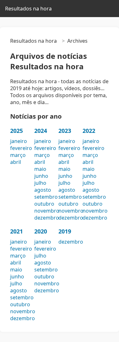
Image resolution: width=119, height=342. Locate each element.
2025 (16, 130)
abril (15, 162)
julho (40, 182)
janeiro (18, 141)
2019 (64, 231)
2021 (16, 231)
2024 (40, 130)
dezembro (46, 217)
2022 (89, 130)
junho (41, 175)
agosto (42, 189)
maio (40, 168)
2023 (64, 130)
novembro (46, 210)
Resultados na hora (28, 8)
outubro (44, 203)
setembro (46, 196)
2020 (40, 231)
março (18, 155)
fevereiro (21, 148)
